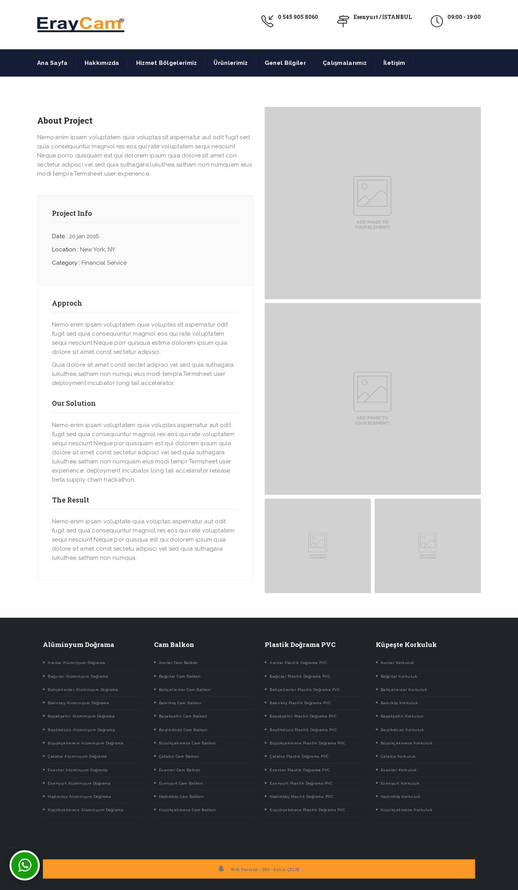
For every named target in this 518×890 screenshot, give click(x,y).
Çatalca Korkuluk (398, 756)
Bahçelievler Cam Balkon (185, 690)
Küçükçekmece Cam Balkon (187, 810)
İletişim (394, 63)
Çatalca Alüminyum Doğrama (77, 756)
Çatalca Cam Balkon (179, 756)
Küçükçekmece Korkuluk (407, 810)
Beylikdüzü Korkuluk (402, 730)
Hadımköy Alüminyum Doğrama (79, 796)
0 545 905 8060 (298, 16)
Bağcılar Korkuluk (399, 676)
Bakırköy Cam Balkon (180, 703)
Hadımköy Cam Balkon (181, 796)
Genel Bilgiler (285, 63)
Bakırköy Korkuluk (399, 703)
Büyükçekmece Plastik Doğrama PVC (307, 743)
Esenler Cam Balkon (180, 770)
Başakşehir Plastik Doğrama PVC (303, 716)
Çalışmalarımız (345, 63)
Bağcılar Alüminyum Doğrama (78, 676)
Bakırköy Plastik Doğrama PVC (300, 703)
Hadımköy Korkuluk (401, 796)
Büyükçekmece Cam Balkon (187, 743)
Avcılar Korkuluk (397, 663)
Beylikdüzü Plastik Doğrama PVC (303, 730)
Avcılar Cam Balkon (178, 663)
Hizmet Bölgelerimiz (166, 63)
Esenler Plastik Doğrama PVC (300, 770)
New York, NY (97, 249)
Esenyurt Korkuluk (400, 783)
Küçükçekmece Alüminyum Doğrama (85, 810)
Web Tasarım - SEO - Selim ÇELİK (265, 869)
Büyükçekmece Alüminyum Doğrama (85, 743)
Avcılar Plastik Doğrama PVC (298, 663)
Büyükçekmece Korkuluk (407, 743)
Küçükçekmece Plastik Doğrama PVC (307, 810)
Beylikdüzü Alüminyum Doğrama (81, 730)
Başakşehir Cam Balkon (183, 716)
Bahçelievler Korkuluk (404, 690)
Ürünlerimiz (230, 63)
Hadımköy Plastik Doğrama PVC (301, 796)
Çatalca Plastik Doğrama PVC (299, 756)
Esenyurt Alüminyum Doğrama (79, 783)
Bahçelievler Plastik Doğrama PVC (305, 690)
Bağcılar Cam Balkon (180, 676)
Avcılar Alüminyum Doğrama (76, 663)
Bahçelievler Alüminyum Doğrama (83, 690)
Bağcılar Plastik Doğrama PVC (300, 676)
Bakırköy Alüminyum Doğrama (78, 703)
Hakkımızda (102, 63)
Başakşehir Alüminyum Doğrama (81, 716)
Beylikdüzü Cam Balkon (183, 730)
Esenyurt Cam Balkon (181, 783)
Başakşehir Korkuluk (402, 716)
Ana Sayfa (52, 63)
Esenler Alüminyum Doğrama (78, 770)
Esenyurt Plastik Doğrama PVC (301, 783)
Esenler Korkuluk (399, 770)
